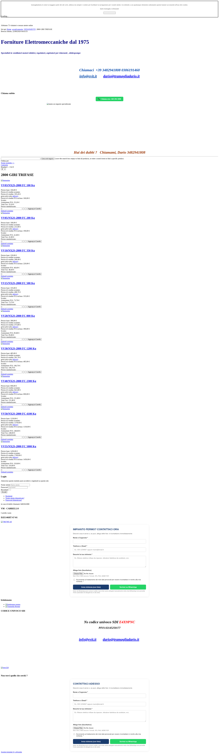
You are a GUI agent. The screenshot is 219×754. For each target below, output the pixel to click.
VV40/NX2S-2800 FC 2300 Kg (18, 381)
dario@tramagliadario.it (121, 76)
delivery (15, 196)
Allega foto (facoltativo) (82, 570)
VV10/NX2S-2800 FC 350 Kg (18, 250)
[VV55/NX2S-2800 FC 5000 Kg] (5, 441)
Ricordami (4, 490)
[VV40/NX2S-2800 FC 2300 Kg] (5, 376)
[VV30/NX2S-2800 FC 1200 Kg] (5, 344)
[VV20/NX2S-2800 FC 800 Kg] (5, 311)
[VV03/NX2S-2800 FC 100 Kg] (5, 180)
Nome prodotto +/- (7, 163)
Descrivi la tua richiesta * (82, 554)
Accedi (4, 492)
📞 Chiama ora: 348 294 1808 (109, 99)
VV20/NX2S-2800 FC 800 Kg (18, 315)
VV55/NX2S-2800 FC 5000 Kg (18, 446)
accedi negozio (17, 29)
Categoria (4, 165)
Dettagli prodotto (7, 211)
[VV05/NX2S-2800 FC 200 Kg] (5, 213)
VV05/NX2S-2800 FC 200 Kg (18, 217)
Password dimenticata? (13, 500)
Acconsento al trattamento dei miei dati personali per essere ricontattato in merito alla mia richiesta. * (108, 580)
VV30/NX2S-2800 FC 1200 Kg (18, 348)
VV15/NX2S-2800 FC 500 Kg (18, 283)
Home (9, 29)
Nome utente (5, 485)
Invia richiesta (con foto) (91, 587)
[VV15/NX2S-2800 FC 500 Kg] (5, 278)
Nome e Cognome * (80, 538)
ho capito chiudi (109, 13)
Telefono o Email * (80, 546)
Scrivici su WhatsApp (128, 587)
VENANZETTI (30, 29)
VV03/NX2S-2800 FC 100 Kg (18, 185)
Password (4, 487)
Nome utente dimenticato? (14, 498)
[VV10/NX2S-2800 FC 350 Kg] (5, 246)
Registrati (8, 496)
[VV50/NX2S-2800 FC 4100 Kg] (5, 409)
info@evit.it (88, 76)
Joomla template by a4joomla (11, 752)
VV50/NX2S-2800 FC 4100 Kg (18, 413)
